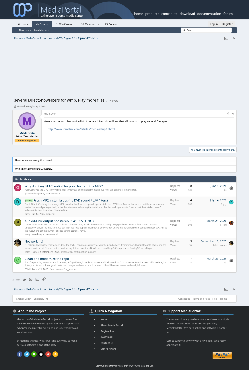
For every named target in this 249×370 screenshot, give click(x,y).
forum (228, 13)
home (138, 13)
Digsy (27, 214)
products (152, 13)
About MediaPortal (111, 325)
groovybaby (30, 193)
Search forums (41, 30)
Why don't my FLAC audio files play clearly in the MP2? (64, 186)
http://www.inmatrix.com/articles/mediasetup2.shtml (81, 129)
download (187, 13)
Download (106, 337)
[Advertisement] (123, 70)
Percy (27, 234)
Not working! (34, 241)
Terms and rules (201, 298)
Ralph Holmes (32, 251)
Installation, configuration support (78, 251)
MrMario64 (23, 106)
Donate (113, 24)
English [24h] (41, 298)
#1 (233, 113)
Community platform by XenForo (124, 365)
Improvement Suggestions (63, 269)
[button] (74, 24)
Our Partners (108, 348)
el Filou (223, 224)
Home (25, 24)
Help (214, 298)
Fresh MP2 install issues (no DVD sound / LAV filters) (71, 200)
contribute (169, 13)
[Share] (228, 114)
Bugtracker (107, 331)
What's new (65, 24)
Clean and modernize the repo (47, 259)
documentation (209, 13)
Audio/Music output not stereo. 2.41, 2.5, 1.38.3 (59, 221)
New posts (25, 30)
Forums (44, 24)
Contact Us (106, 343)
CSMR (28, 269)
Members (90, 24)
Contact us (184, 298)
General (56, 193)
